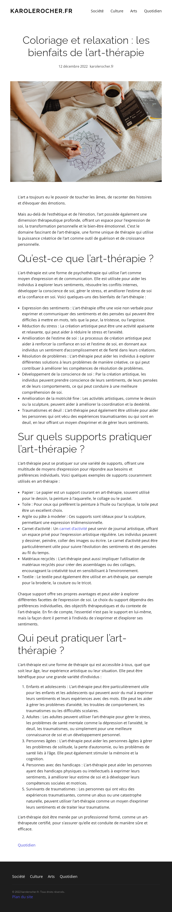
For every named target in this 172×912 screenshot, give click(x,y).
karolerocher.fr (41, 11)
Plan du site (22, 896)
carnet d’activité (73, 528)
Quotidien (26, 845)
